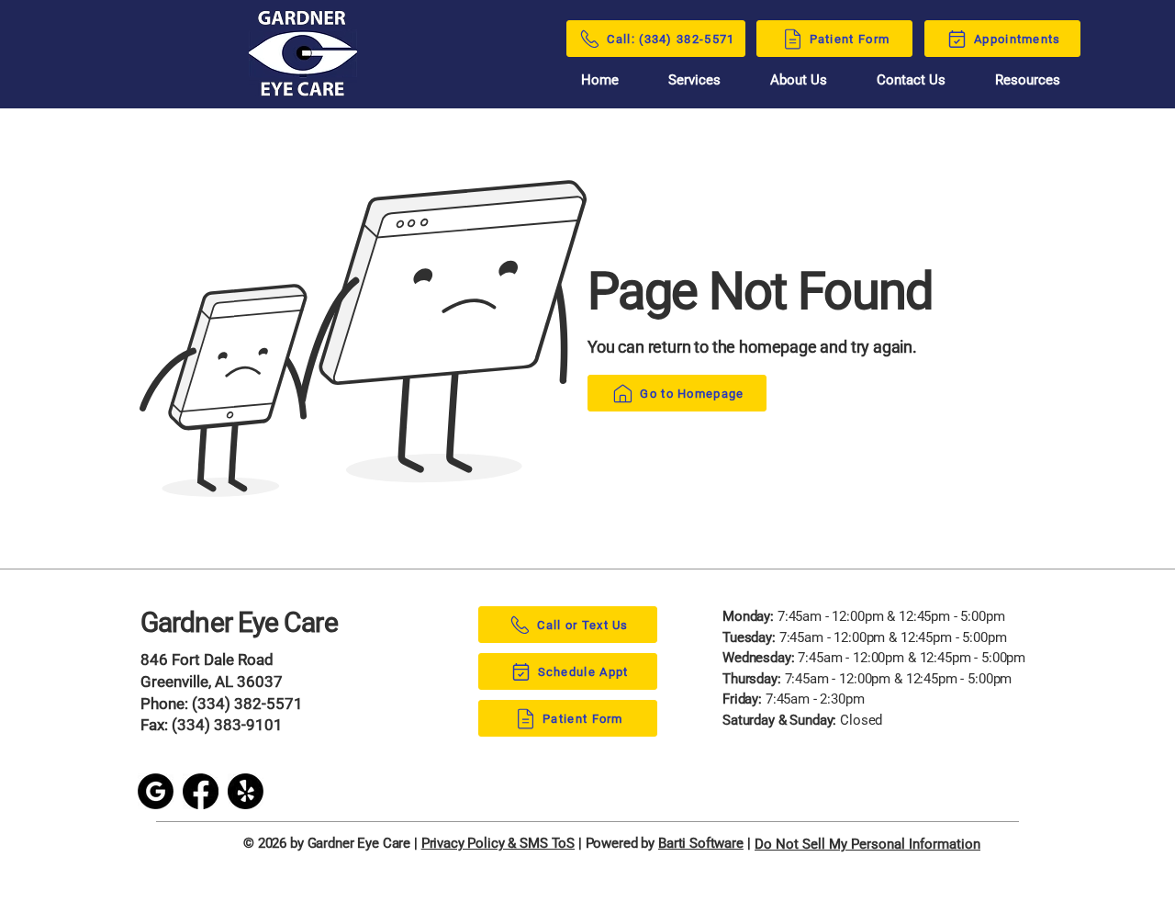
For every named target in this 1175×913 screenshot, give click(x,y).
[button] (1027, 79)
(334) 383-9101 (227, 725)
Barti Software (701, 843)
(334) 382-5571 (247, 703)
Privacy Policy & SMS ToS (498, 843)
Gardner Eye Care (239, 622)
